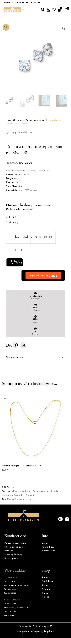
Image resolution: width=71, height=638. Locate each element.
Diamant (18, 499)
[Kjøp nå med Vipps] (43, 275)
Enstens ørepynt (41, 491)
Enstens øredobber (35, 120)
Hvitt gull (29, 499)
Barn (34, 3)
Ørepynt (30, 495)
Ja (13, 217)
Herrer (20, 3)
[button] (67, 9)
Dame (7, 3)
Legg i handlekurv (16, 262)
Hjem (8, 120)
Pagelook (49, 632)
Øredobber (18, 120)
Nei (13, 223)
